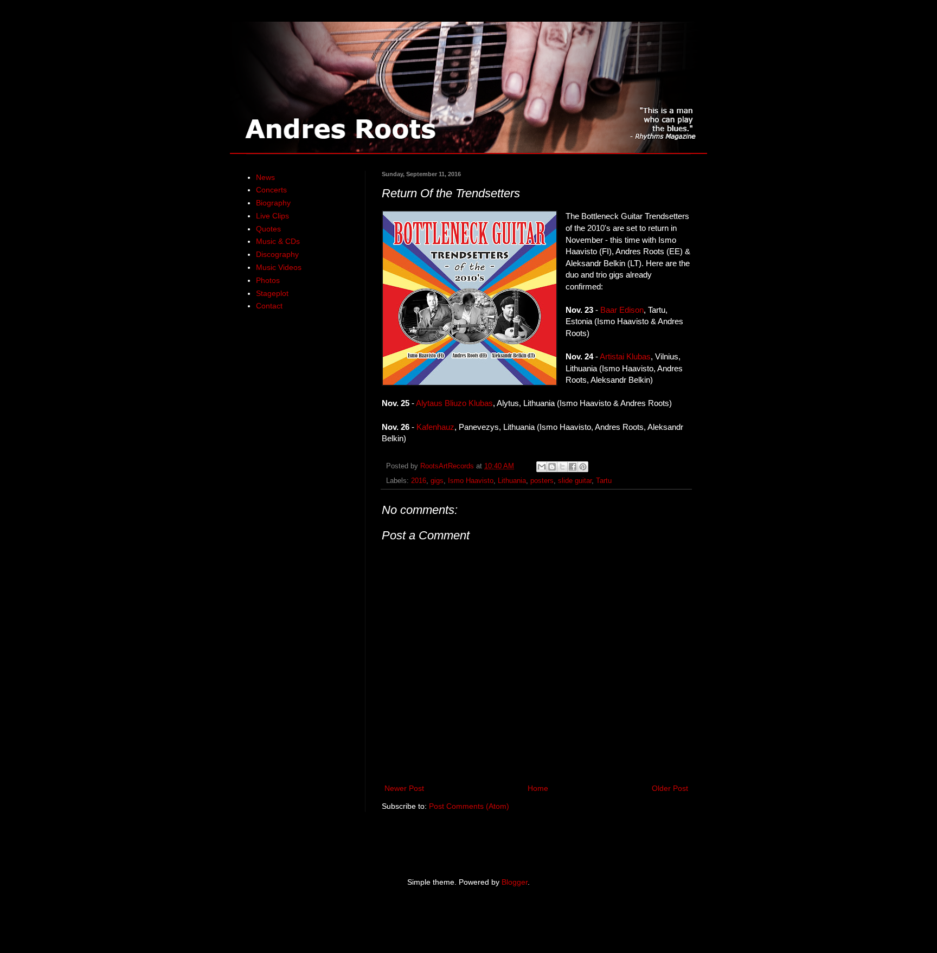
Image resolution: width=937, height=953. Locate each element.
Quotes (268, 228)
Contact (269, 305)
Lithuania (512, 481)
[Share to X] (562, 466)
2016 (418, 481)
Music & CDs (278, 241)
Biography (273, 202)
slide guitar (575, 481)
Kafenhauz (435, 427)
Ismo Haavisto (470, 481)
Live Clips (272, 215)
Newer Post (404, 788)
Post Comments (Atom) (469, 806)
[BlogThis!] (552, 466)
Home (538, 788)
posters (542, 481)
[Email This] (541, 466)
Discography (277, 254)
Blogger (515, 882)
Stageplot (272, 293)
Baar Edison (622, 309)
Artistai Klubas (625, 356)
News (265, 177)
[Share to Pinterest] (582, 466)
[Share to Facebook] (572, 466)
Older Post (670, 788)
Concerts (271, 189)
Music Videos (278, 267)
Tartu (604, 481)
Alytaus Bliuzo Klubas (454, 403)
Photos (268, 280)
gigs (437, 481)
